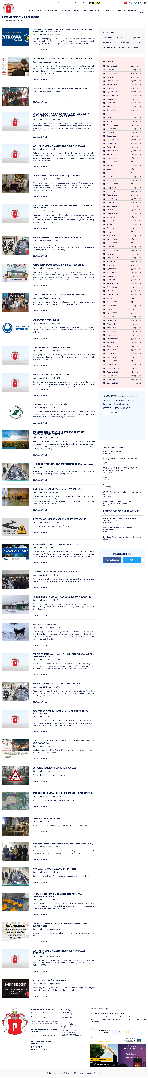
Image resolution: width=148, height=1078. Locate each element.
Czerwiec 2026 (112, 73)
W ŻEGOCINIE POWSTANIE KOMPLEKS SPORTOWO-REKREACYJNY (63, 793)
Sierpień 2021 (112, 287)
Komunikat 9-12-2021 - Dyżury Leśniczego (53, 404)
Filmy (105, 478)
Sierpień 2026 (112, 66)
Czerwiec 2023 (112, 206)
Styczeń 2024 (112, 180)
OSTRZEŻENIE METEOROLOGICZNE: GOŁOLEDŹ (54, 768)
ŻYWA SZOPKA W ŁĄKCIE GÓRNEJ (48, 818)
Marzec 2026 (112, 84)
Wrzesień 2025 (112, 106)
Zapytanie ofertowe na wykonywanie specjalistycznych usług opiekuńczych (62, 206)
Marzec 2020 (112, 350)
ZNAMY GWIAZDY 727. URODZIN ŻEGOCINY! (121, 511)
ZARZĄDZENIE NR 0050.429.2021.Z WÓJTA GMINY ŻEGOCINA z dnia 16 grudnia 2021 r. (63, 655)
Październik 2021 (113, 280)
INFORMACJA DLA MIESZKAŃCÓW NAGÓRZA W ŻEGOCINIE (59, 519)
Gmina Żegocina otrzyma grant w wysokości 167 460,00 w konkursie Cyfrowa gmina (62, 30)
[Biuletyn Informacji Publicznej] (125, 3)
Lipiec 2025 (111, 114)
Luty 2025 (110, 132)
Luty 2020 (110, 353)
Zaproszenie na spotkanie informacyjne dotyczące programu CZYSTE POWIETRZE (60, 433)
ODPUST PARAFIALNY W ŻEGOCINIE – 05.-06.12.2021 (56, 176)
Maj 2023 (110, 210)
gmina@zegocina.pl (73, 1014)
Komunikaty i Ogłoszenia (122, 38)
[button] (115, 396)
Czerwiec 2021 (112, 294)
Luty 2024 (110, 177)
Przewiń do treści (59, 3)
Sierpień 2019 (112, 376)
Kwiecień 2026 (112, 81)
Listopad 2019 (112, 364)
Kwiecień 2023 (112, 213)
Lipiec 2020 (111, 335)
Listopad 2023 (112, 188)
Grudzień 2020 (112, 317)
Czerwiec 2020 (112, 339)
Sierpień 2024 (112, 154)
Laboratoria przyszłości (46, 320)
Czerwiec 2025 (112, 117)
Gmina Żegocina (53, 1073)
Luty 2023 (110, 221)
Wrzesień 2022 (112, 239)
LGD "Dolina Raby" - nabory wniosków (52, 347)
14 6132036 (69, 1012)
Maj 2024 (110, 165)
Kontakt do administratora (70, 1032)
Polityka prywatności (68, 1034)
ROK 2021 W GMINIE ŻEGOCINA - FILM (49, 980)
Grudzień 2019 (112, 361)
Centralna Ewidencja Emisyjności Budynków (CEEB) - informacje (60, 952)
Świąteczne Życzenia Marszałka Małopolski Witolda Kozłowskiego (60, 712)
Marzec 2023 (112, 217)
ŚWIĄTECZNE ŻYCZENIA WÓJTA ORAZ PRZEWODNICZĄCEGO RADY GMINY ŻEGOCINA (63, 742)
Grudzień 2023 (112, 184)
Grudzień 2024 (112, 140)
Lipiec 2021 (111, 291)
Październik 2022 (113, 236)
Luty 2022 (110, 265)
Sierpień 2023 (112, 199)
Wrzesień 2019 (112, 372)
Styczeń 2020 (112, 357)
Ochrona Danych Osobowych (72, 1036)
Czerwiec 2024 (112, 162)
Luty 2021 (110, 309)
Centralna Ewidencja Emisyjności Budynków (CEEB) (59, 146)
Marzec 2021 (111, 306)
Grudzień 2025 (112, 95)
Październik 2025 (113, 103)
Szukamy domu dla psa (44, 624)
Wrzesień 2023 (112, 195)
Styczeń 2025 (112, 136)
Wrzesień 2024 (112, 151)
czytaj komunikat (112, 415)
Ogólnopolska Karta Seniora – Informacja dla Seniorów (63, 59)
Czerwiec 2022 (112, 250)
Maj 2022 (110, 254)
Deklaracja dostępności (69, 1030)
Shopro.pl (98, 1073)
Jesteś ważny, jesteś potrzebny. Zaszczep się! (57, 544)
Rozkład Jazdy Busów (112, 451)
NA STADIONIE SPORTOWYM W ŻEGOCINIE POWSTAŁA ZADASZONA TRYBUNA (57, 895)
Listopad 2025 (112, 99)
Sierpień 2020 (112, 331)
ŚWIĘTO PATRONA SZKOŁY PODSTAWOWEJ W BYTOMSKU (59, 295)
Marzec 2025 (111, 129)
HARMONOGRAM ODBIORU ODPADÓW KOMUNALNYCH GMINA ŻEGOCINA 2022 (61, 925)
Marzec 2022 (112, 261)
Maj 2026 (110, 77)
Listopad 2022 (112, 232)
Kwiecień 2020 (112, 346)
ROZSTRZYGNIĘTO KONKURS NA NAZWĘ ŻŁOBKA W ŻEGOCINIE (62, 597)
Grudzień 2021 (112, 272)
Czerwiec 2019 (112, 383)
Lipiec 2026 (111, 70)
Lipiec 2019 (111, 379)
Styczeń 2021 (112, 313)
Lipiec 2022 (111, 247)
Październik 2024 (113, 147)
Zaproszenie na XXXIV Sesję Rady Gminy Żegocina (57, 238)
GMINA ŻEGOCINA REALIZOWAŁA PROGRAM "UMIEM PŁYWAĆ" (61, 89)
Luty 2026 (110, 88)
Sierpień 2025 (112, 110)
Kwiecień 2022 (112, 258)
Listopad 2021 (112, 276)
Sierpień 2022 (112, 243)
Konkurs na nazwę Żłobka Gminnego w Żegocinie (58, 265)
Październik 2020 (113, 324)
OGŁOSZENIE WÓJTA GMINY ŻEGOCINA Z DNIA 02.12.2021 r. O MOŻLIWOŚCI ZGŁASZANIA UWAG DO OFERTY (61, 115)
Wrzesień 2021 (112, 283)
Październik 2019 (113, 368)
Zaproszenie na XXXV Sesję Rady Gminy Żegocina (57, 684)
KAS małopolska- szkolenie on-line (51, 375)
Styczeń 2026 (112, 92)
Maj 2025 (110, 121)
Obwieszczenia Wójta (120, 47)
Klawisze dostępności (74, 3)
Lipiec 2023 (111, 202)
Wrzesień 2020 (112, 328)
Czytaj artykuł (40, 50)
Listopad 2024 (112, 143)
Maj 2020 (110, 342)
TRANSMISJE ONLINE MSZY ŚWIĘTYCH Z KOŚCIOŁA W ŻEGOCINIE (120, 469)
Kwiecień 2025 (112, 125)
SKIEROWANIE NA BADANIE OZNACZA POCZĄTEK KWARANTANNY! (118, 503)
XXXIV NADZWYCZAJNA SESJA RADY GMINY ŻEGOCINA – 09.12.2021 (63, 464)
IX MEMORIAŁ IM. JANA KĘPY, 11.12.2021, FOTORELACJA (57, 489)
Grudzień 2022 (112, 228)
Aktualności (116, 43)
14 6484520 (68, 1010)
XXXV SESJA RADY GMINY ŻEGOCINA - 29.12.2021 (54, 869)
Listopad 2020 (112, 320)
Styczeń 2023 (112, 224)
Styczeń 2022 (112, 269)
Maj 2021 (110, 298)
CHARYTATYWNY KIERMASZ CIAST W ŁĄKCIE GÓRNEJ (57, 572)
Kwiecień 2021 (112, 302)
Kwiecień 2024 (112, 169)
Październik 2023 (113, 191)
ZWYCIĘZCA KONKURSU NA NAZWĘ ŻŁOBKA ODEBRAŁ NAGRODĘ (63, 844)
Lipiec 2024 (111, 158)
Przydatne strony (110, 485)
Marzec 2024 (112, 173)
